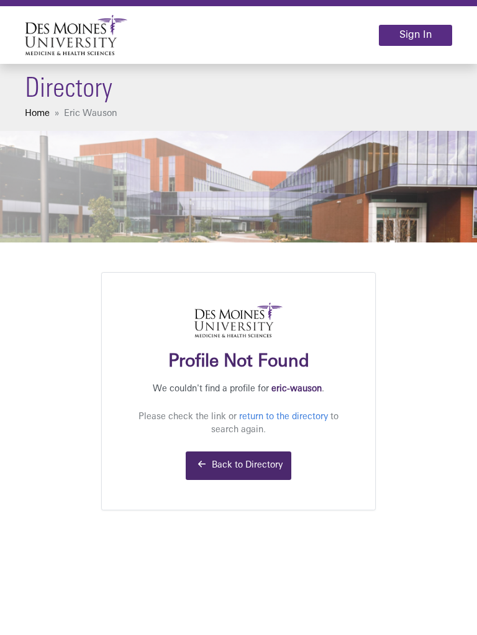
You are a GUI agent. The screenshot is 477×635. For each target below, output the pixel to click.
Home (37, 113)
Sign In (415, 35)
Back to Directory (246, 465)
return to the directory (283, 417)
